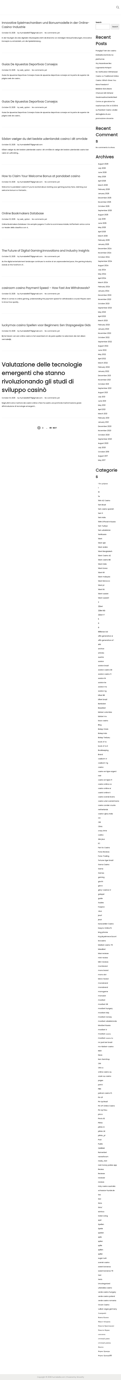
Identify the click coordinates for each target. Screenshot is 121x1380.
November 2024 (104, 253)
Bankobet (102, 704)
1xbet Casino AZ (104, 555)
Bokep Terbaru (104, 737)
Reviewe (101, 1173)
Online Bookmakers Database (23, 213)
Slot (99, 1199)
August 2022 (103, 346)
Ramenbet (102, 1152)
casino (101, 767)
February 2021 (103, 418)
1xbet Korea (102, 568)
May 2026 (102, 176)
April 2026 (102, 181)
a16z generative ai (105, 636)
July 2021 (101, 397)
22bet (100, 606)
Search (99, 22)
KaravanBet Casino (106, 924)
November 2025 (104, 202)
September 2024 (105, 261)
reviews (101, 1182)
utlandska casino (105, 1288)
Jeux (100, 911)
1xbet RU (101, 589)
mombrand (103, 966)
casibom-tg (103, 763)
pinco (100, 1114)
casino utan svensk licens (108, 801)
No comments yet (52, 33)
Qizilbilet (101, 1148)
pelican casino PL (105, 1093)
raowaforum (103, 1156)
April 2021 (101, 409)
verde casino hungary (107, 1292)
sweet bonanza (104, 1266)
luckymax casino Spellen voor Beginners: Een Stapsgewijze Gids (46, 325)
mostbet (101, 1000)
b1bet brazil (102, 699)
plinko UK (101, 1131)
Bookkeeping (103, 750)
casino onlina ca (105, 784)
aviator (101, 661)
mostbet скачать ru (105, 1038)
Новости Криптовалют (106, 1326)
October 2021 (103, 384)
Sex (99, 1195)
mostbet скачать (104, 1034)
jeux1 (100, 915)
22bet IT (101, 615)
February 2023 (104, 325)
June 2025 (102, 223)
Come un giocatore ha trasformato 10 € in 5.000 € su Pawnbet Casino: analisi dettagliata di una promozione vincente (107, 110)
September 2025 (105, 210)
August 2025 (103, 215)
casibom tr (102, 759)
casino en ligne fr (105, 780)
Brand (100, 754)
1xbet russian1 (103, 598)
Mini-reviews (103, 962)
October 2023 (103, 303)
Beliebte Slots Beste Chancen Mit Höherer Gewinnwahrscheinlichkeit (106, 93)
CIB (99, 822)
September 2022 (105, 342)
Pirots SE (101, 1118)
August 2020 (103, 443)
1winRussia (102, 534)
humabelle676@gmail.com (31, 33)
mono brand (103, 970)
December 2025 (104, 198)
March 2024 (103, 282)
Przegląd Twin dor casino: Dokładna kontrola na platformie (106, 54)
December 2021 (104, 375)
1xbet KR (101, 572)
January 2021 (103, 422)
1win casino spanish (106, 509)
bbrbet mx (102, 716)
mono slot (102, 974)
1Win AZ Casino (104, 500)
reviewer (101, 1178)
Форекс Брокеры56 (105, 1355)
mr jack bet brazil (105, 1042)
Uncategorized (104, 1283)
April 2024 (102, 278)
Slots (100, 1203)
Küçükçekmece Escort (107, 936)
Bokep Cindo (103, 729)
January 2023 (103, 329)
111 (98, 492)
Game (100, 869)
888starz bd (103, 632)
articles (101, 653)
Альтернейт (102, 1313)
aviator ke (102, 682)
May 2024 (102, 274)
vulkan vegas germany (107, 1309)
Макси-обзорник (104, 1322)
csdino (101, 835)
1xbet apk (102, 543)
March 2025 (103, 236)
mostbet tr (102, 1029)
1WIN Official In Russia (107, 522)
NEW (100, 1051)
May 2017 (102, 460)
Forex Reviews (103, 852)
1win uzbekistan (104, 530)
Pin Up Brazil (103, 1101)
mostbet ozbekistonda (107, 1021)
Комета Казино (103, 1317)
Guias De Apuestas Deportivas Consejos (30, 64)
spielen (101, 1233)
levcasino (102, 941)
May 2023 (102, 312)
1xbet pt (101, 585)
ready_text (102, 1161)
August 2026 (103, 164)
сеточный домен (104, 1338)
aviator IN (102, 678)
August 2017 (103, 456)
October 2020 (104, 435)
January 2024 (103, 291)
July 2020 (102, 447)
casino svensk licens (106, 797)
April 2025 (102, 231)
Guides (101, 902)
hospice (101, 907)
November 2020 (104, 430)
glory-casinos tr (104, 890)
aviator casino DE (105, 670)
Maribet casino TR (105, 945)
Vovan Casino (103, 1305)
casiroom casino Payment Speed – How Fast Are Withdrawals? (46, 288)
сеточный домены (104, 1343)
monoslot (102, 996)
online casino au (105, 1072)
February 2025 (104, 240)
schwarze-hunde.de (106, 1190)
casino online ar (104, 788)
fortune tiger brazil (105, 860)
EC (99, 843)
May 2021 (101, 405)
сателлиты (101, 1334)
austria (101, 657)
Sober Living (103, 1216)
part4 (100, 1084)
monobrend (103, 987)
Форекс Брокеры (104, 1351)
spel (99, 1220)
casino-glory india (105, 814)
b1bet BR (101, 695)
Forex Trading (103, 856)
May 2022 (102, 354)
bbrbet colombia (105, 712)
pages (100, 1080)
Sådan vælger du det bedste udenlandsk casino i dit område (44, 139)
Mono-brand (103, 979)
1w (99, 496)
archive (101, 648)
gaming (101, 877)
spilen (100, 1241)
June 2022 (102, 350)
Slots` (100, 1207)
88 (51, 428)
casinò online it (104, 792)
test (99, 1275)
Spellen (101, 1224)
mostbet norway (105, 1017)
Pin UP (100, 1097)
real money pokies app (107, 1165)
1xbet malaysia (104, 577)
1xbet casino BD (104, 560)
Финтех (101, 1347)
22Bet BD (101, 610)
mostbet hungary (105, 1008)
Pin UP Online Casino (106, 1106)
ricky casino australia (106, 1186)
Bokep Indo (102, 733)
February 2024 (104, 286)
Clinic (100, 826)
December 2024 (105, 248)
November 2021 (104, 380)
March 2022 (103, 363)
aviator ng (102, 691)
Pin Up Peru (102, 1110)
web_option (25, 70)
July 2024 (102, 270)
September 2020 (105, 439)
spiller (100, 1254)
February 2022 (104, 367)
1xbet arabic (103, 547)
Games (101, 873)
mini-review (103, 957)
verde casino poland (106, 1296)
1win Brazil (102, 505)
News (100, 1055)
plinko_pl (101, 1135)
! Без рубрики (103, 483)
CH (99, 818)
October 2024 (104, 257)
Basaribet (102, 708)
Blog (100, 725)
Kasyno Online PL (105, 928)
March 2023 (103, 320)
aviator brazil (103, 665)
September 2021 (104, 388)
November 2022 (104, 333)
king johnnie (103, 932)
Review (101, 1169)
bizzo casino (103, 720)
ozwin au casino (104, 1076)
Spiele (100, 1228)
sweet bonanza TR (105, 1271)
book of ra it (103, 746)
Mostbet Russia (104, 1025)
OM (99, 1063)
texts (100, 1279)
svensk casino (104, 1262)
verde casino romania (107, 1300)
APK (99, 644)
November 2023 (104, 299)
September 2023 (105, 308)
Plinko (100, 1123)
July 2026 (102, 168)
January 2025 (103, 244)
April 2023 (102, 316)
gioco (100, 886)
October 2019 (103, 452)
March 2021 (102, 413)
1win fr (100, 513)
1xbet (100, 538)
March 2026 (103, 185)
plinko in (101, 1127)
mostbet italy (103, 1013)
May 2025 (102, 227)
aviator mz (102, 687)
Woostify (80, 1377)
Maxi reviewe (103, 953)
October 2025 (103, 206)
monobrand (103, 983)
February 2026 (104, 189)
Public (100, 1144)
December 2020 (104, 426)
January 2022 (103, 371)
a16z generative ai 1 (106, 640)
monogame (103, 991)
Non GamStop (104, 1059)
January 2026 (103, 193)
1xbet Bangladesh (105, 551)
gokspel (101, 894)
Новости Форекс (104, 1330)
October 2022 (103, 337)
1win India (102, 517)
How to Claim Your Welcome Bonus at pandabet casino (41, 176)
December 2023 (104, 295)
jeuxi (100, 919)
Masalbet (102, 949)
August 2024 (103, 265)
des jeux (101, 839)
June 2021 (102, 401)
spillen (100, 1250)
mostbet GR (103, 1004)
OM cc (101, 1068)
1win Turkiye (103, 526)
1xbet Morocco (104, 581)
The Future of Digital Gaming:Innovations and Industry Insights (45, 251)
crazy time (102, 831)
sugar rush (102, 1258)
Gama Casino (103, 864)
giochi (100, 881)
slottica (101, 1211)
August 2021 (103, 392)
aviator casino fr (105, 674)
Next (55, 428)
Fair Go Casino (104, 847)
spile (100, 1237)
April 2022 (102, 358)
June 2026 (102, 172)
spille (100, 1245)
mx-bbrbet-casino (106, 1046)
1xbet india (102, 564)
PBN (99, 1089)
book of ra (102, 742)
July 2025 (102, 219)
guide (100, 898)
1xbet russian (103, 593)
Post (100, 1139)
